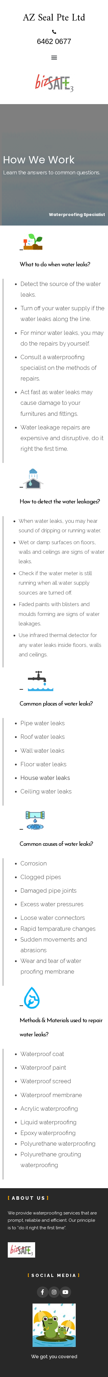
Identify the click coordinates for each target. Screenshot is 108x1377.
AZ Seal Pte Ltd (54, 18)
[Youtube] (65, 1292)
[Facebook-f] (42, 1292)
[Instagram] (54, 1292)
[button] (54, 57)
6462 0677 (54, 41)
